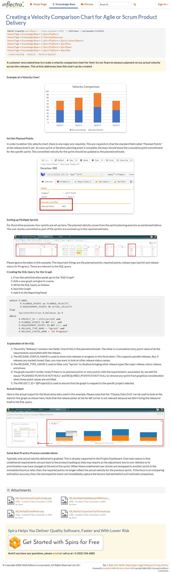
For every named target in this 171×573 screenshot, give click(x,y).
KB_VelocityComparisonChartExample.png (89, 511)
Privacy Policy (161, 565)
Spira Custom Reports (72, 40)
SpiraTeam (66, 47)
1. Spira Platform (49, 34)
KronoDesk (107, 568)
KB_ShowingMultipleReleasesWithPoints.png (90, 498)
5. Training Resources (52, 37)
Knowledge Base (30, 34)
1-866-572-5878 (115, 565)
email (56, 553)
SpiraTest (65, 50)
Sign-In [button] (162, 4)
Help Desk (131, 565)
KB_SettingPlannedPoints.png (30, 511)
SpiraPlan (66, 43)
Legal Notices (145, 565)
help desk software (123, 568)
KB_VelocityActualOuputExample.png (33, 498)
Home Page (13, 34)
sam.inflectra (30, 31)
